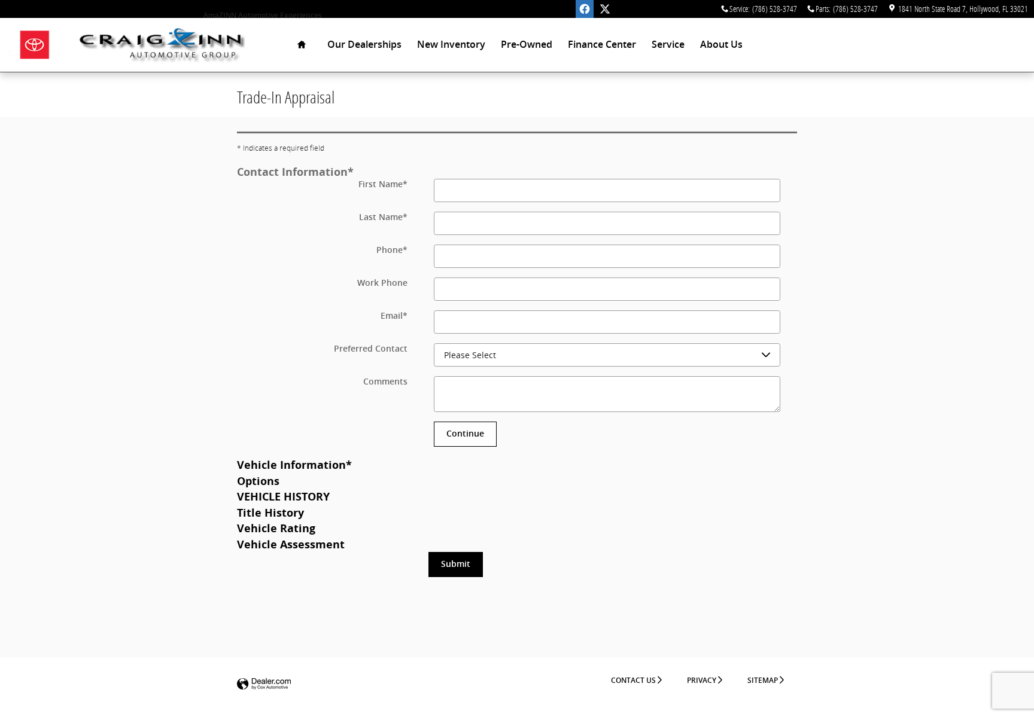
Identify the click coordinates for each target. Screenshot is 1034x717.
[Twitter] (605, 9)
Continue (465, 433)
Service (668, 44)
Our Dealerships (364, 44)
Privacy (701, 680)
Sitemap (762, 680)
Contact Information (295, 171)
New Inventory (451, 44)
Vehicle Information (294, 464)
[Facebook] (585, 9)
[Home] (34, 45)
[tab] (517, 171)
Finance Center (602, 44)
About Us (721, 44)
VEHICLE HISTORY (283, 496)
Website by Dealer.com (264, 684)
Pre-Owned (526, 44)
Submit (455, 564)
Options (258, 481)
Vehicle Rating (276, 528)
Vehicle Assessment (291, 544)
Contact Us (633, 680)
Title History (270, 512)
